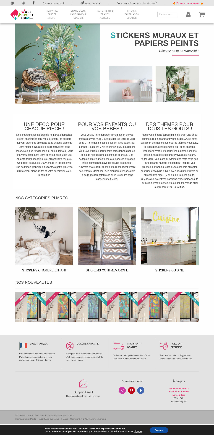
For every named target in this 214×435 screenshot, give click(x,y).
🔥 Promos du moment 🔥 (188, 3)
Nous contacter (92, 3)
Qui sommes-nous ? (53, 3)
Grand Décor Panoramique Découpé (78, 14)
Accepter (159, 430)
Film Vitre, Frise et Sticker (52, 14)
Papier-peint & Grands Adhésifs (105, 14)
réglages (138, 431)
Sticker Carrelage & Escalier (132, 14)
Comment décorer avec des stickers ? (137, 3)
